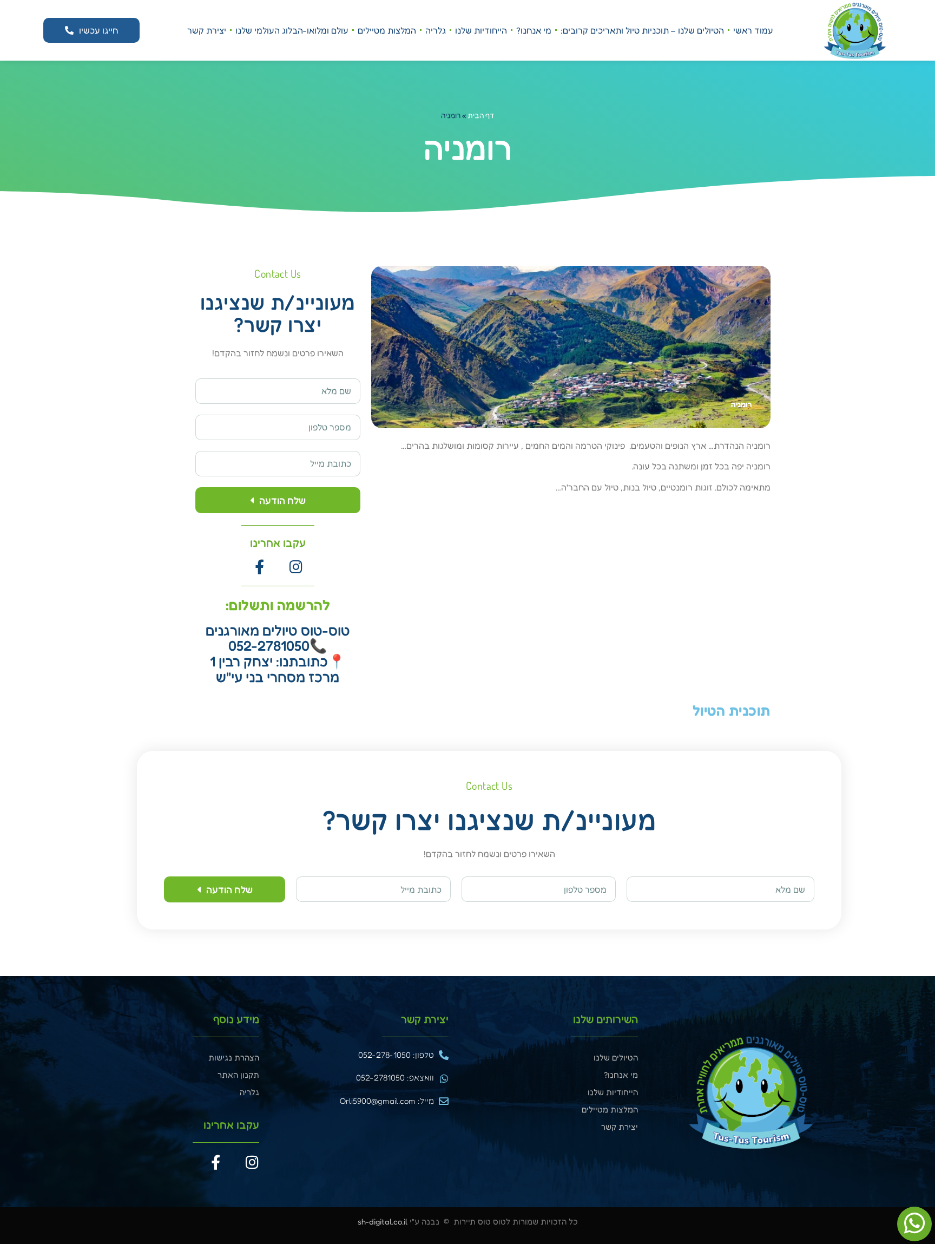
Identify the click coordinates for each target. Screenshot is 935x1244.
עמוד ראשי (753, 30)
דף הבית (480, 115)
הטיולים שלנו (616, 1057)
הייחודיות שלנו (481, 30)
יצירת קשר (206, 30)
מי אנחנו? (533, 30)
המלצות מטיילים (387, 30)
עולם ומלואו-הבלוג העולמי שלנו (291, 30)
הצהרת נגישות (233, 1057)
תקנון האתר (238, 1075)
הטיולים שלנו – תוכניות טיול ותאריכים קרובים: (642, 30)
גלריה (435, 30)
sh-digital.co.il (382, 1221)
